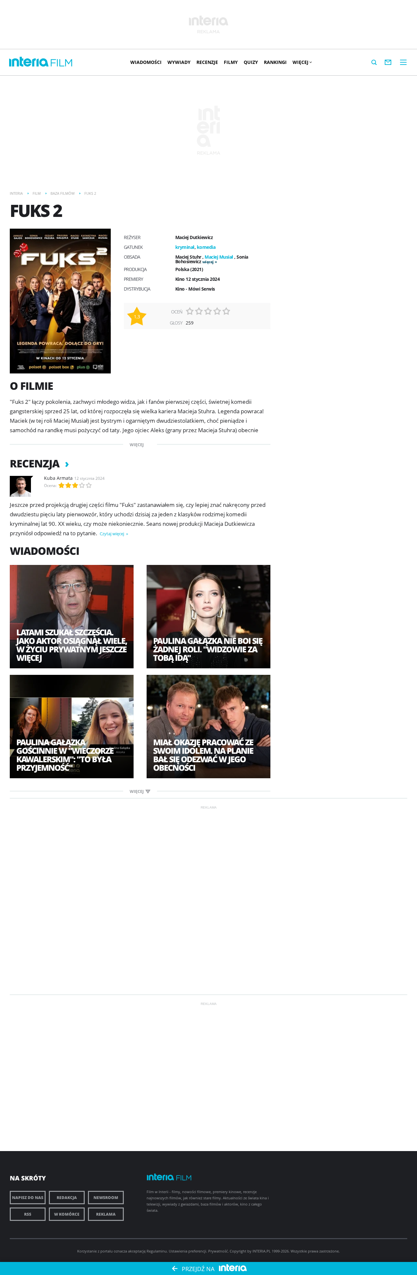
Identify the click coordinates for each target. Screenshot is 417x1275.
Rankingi (275, 62)
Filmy (231, 62)
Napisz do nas (27, 1197)
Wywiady (179, 62)
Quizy (251, 62)
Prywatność (218, 1251)
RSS (27, 1214)
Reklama (106, 1214)
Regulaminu (157, 1251)
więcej (208, 262)
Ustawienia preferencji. (188, 1251)
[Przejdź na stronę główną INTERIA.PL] (29, 62)
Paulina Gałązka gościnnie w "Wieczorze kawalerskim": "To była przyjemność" (64, 755)
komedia (206, 247)
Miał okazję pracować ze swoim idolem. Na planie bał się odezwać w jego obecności (203, 755)
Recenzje (207, 62)
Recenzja (36, 463)
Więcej (301, 62)
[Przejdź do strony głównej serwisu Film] (61, 63)
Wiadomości (146, 62)
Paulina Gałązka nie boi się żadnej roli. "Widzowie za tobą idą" (207, 649)
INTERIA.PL (261, 1251)
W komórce (66, 1214)
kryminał (184, 247)
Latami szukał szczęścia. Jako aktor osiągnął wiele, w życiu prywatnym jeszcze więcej (71, 645)
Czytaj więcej (112, 534)
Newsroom (105, 1197)
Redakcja (67, 1197)
